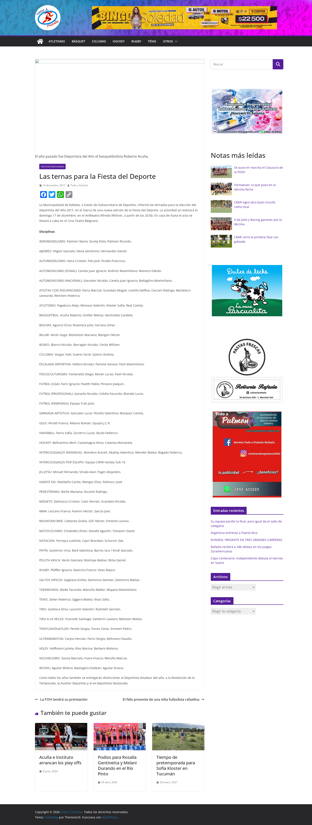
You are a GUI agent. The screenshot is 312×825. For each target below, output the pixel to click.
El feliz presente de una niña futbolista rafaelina (161, 699)
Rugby (136, 41)
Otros (168, 41)
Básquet (78, 41)
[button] (175, 41)
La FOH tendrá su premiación (63, 699)
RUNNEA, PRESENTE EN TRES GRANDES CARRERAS (246, 540)
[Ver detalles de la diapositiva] (184, 17)
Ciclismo (99, 41)
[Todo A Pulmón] (40, 41)
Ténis (152, 41)
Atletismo (57, 41)
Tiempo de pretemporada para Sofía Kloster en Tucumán (175, 765)
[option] (247, 111)
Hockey (119, 41)
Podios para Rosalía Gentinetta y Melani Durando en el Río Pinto (117, 765)
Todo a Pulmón (79, 185)
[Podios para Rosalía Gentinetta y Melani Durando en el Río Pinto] (120, 726)
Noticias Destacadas (52, 166)
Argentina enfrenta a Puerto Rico (234, 533)
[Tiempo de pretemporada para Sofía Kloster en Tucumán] (178, 726)
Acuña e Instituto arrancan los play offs (60, 760)
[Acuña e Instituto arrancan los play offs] (61, 726)
